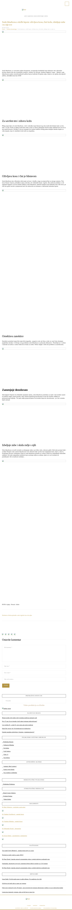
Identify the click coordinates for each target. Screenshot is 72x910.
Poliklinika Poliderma (9, 784)
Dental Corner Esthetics (9, 793)
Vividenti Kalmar (7, 796)
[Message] (9, 634)
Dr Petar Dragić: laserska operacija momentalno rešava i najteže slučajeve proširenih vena (26, 859)
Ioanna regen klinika (8, 769)
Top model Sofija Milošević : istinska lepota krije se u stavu (18, 850)
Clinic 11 (5, 754)
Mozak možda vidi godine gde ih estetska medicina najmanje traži (19, 718)
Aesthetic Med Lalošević (9, 766)
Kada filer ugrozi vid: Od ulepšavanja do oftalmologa (16, 728)
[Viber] (15, 634)
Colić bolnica (6, 751)
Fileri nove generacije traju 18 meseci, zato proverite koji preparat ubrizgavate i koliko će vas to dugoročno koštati (32, 888)
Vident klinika (7, 799)
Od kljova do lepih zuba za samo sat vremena (14, 883)
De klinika (6, 748)
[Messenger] (6, 634)
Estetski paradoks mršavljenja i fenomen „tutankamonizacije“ (18, 732)
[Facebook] (4, 2)
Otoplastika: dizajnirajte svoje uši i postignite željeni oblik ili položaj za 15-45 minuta (25, 863)
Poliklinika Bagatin (8, 742)
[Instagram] (10, 2)
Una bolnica (6, 757)
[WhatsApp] (12, 634)
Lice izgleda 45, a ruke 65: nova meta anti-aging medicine (17, 725)
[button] (67, 4)
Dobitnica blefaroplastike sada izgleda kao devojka (17, 615)
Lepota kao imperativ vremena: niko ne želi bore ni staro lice (18, 892)
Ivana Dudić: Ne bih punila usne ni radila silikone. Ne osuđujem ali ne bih (22, 879)
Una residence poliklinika (10, 772)
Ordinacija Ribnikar (8, 745)
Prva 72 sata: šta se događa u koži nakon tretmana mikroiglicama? (19, 721)
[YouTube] (7, 2)
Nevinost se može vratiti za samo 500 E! (13, 855)
